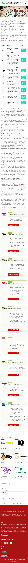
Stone (3, 494)
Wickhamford (5, 490)
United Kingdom (4, 38)
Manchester (23, 184)
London (18, 184)
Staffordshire (17, 503)
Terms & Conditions (14, 561)
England (12, 503)
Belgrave (21, 214)
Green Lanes (4, 486)
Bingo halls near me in (5, 503)
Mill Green (4, 488)
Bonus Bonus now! (13, 225)
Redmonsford (5, 492)
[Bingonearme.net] (12, 3)
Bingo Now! (23, 50)
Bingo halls (6, 20)
